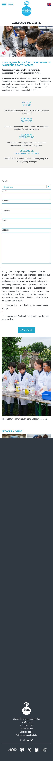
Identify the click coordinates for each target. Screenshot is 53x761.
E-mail (4, 220)
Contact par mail (26, 728)
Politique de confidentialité (26, 735)
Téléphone (5, 210)
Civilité (5, 181)
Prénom (5, 201)
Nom (4, 191)
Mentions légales (26, 732)
